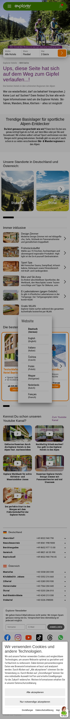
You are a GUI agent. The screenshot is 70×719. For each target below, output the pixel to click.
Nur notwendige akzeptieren (35, 701)
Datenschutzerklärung (45, 710)
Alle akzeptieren (35, 692)
